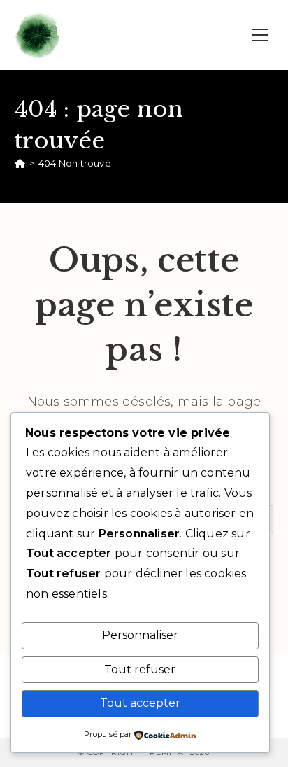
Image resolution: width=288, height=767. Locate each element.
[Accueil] (20, 163)
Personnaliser (140, 635)
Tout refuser (139, 669)
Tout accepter (140, 703)
